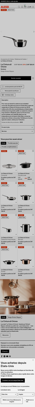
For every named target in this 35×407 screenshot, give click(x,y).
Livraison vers (5, 390)
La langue (21, 390)
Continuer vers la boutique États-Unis (12, 380)
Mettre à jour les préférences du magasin (12, 400)
